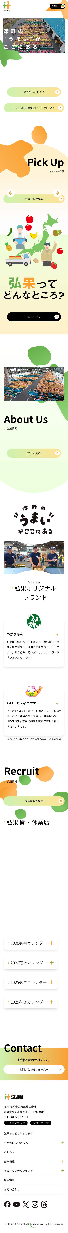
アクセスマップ (16, 1123)
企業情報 (9, 1161)
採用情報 (9, 1180)
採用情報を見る (34, 801)
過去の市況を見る (34, 92)
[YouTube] (16, 1204)
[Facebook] (7, 1204)
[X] (25, 1204)
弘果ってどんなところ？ (18, 1133)
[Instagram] (35, 1204)
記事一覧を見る (34, 199)
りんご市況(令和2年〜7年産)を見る (34, 108)
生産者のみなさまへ (16, 1143)
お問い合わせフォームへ (34, 1069)
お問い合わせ (12, 1189)
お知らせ (9, 1152)
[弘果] (34, 1097)
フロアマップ (41, 1123)
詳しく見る (34, 453)
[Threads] (44, 1204)
